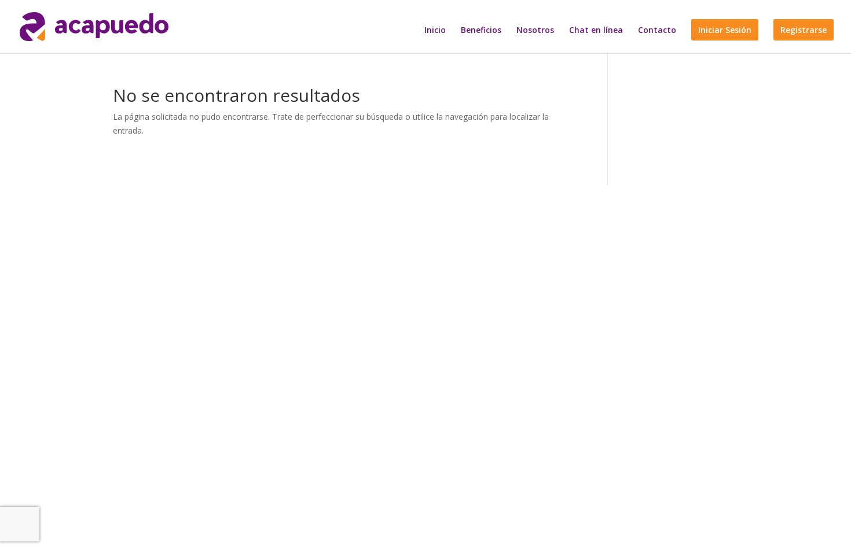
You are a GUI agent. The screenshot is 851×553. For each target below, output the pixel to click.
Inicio (435, 30)
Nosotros (535, 30)
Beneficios (481, 30)
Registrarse (803, 29)
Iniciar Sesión (724, 29)
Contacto (657, 30)
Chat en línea (596, 30)
